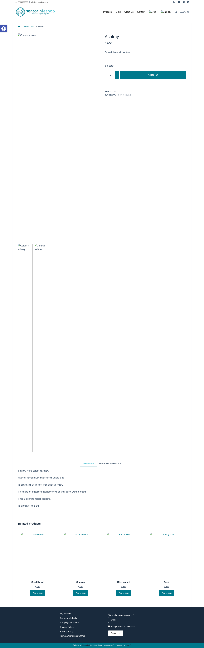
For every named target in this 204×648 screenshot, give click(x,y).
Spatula (80, 582)
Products (108, 12)
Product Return (67, 627)
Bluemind (86, 645)
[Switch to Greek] (153, 12)
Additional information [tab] (110, 464)
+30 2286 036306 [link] (21, 2)
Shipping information (69, 622)
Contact (141, 12)
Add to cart (153, 75)
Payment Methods (68, 618)
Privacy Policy (66, 631)
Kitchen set (123, 582)
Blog (118, 12)
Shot (166, 582)
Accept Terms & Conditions (122, 626)
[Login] (174, 2)
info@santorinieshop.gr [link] (39, 2)
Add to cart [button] (37, 593)
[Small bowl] (37, 555)
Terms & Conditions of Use (72, 636)
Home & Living (124, 95)
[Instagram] (188, 2)
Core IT (128, 645)
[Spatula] (80, 555)
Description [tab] (88, 464)
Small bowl (37, 582)
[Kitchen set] (123, 555)
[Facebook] (184, 2)
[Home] (19, 26)
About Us (129, 12)
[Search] (176, 12)
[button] (3, 28)
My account (65, 613)
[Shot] (166, 555)
